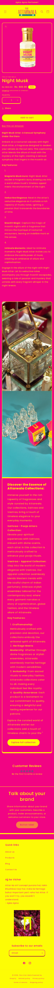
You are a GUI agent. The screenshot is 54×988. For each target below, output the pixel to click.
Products (10, 857)
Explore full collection (23, 742)
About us (10, 852)
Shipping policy (36, 982)
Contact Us (11, 869)
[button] (5, 12)
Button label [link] (27, 824)
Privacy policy (38, 978)
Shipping (5, 91)
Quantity (6, 95)
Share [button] (8, 108)
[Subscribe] (42, 953)
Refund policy (24, 978)
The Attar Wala (25, 975)
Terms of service (20, 982)
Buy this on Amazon (13, 126)
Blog (7, 863)
